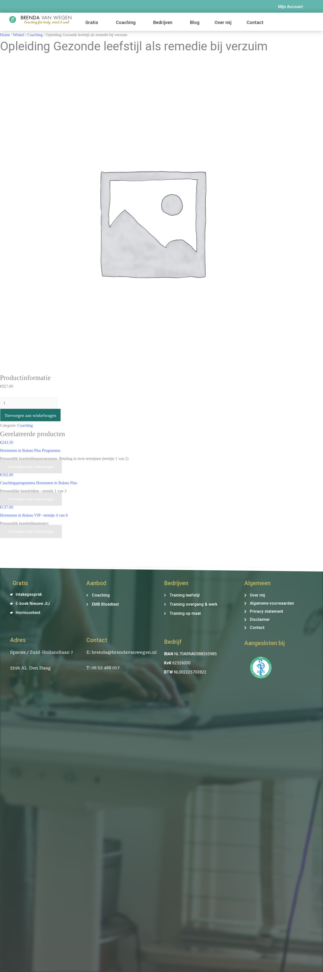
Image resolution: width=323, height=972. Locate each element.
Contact (255, 22)
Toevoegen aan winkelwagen (30, 415)
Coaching (126, 22)
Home (5, 35)
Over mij (222, 22)
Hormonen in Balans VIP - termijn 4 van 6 (34, 515)
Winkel (18, 35)
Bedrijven (162, 22)
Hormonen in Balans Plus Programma (30, 450)
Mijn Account (290, 6)
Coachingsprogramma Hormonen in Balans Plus (38, 483)
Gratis (91, 22)
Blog (194, 22)
